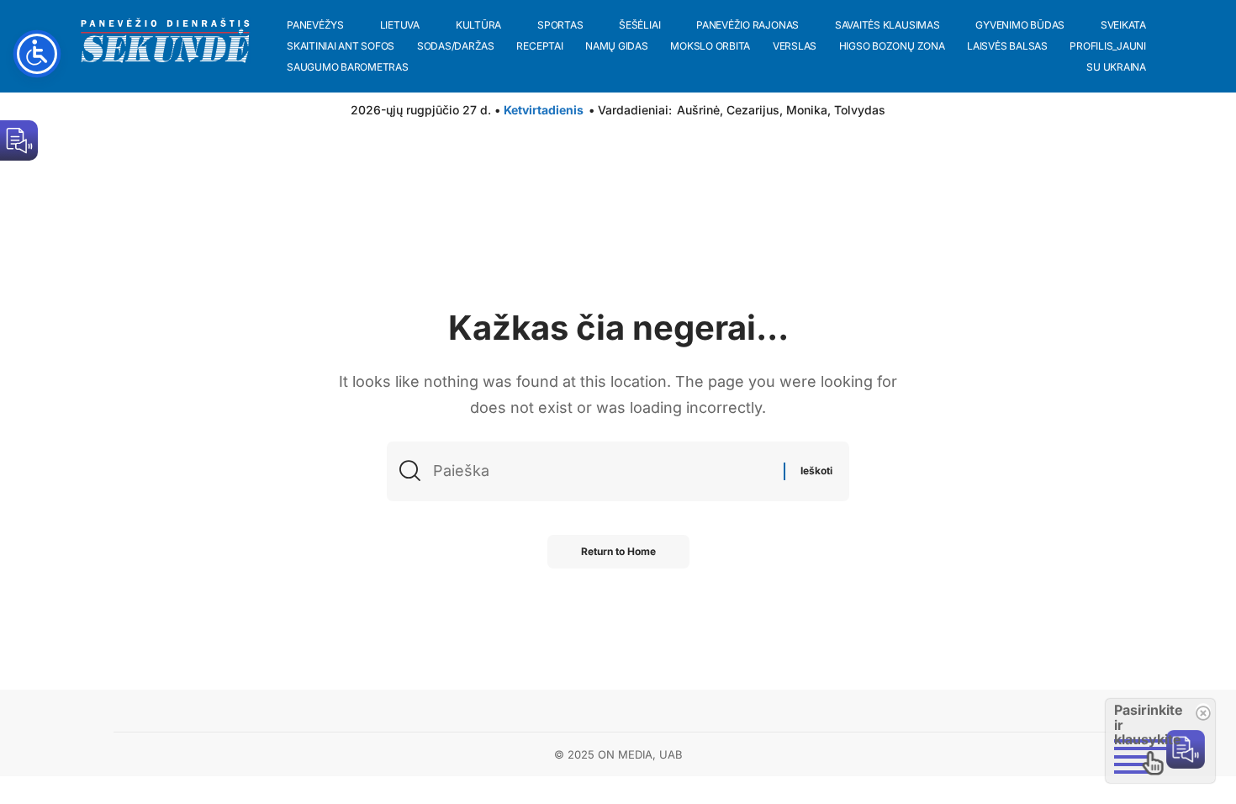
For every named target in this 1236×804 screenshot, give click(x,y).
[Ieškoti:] (602, 471)
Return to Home (618, 551)
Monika (806, 110)
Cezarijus (752, 110)
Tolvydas (859, 110)
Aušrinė (698, 110)
